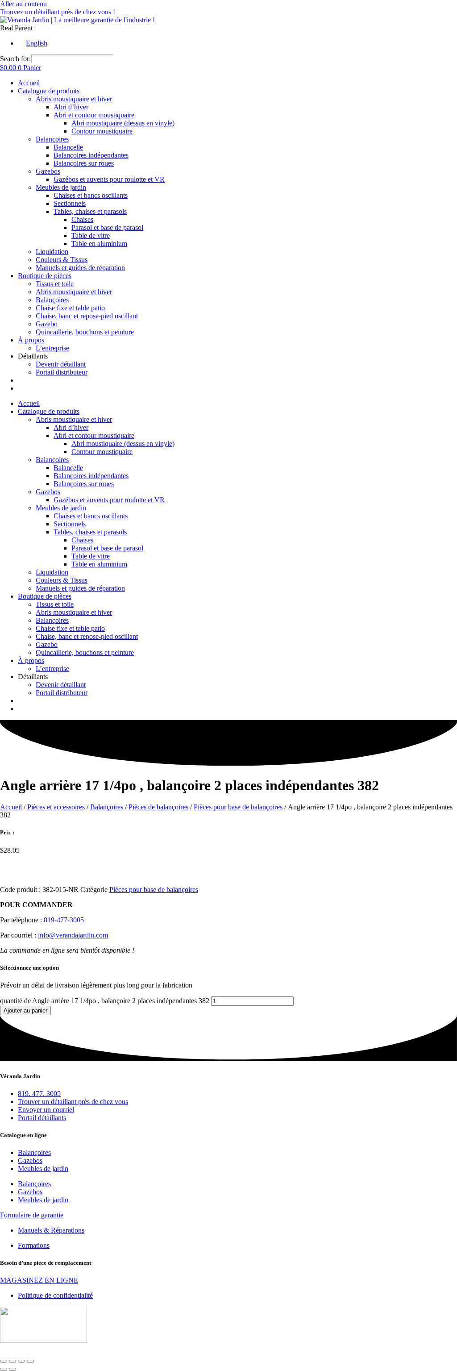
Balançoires (52, 139)
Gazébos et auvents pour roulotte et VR (109, 179)
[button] (16, 28)
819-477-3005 (64, 920)
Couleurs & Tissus (61, 259)
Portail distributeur (61, 372)
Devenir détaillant (61, 364)
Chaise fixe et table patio (70, 308)
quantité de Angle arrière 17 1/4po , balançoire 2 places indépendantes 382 (104, 1000)
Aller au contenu (23, 4)
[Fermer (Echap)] (30, 1361)
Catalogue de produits (48, 91)
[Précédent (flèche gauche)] (3, 1369)
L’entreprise (52, 348)
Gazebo (47, 324)
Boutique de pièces (44, 275)
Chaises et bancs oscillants (91, 195)
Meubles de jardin (61, 187)
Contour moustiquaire (102, 131)
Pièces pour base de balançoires (238, 807)
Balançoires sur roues (84, 163)
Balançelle (68, 147)
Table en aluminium (99, 243)
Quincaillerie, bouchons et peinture (85, 332)
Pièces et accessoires (56, 807)
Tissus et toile (55, 284)
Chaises (82, 219)
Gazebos (48, 171)
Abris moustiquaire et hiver (74, 99)
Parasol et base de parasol (107, 227)
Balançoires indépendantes (91, 155)
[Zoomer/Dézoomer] (3, 1361)
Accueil (29, 83)
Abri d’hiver (71, 107)
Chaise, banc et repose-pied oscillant (87, 316)
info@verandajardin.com (73, 935)
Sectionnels (70, 203)
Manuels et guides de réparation (80, 267)
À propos (31, 340)
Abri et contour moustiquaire (94, 115)
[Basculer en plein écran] (12, 1361)
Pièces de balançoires (158, 807)
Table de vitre (90, 235)
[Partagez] (21, 1361)
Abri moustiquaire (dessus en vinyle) (122, 123)
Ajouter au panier (25, 1010)
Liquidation (52, 251)
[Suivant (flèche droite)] (12, 1369)
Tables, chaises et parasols (90, 211)
